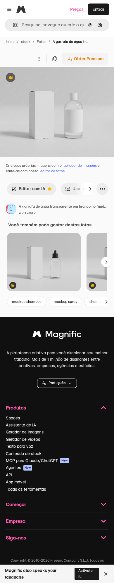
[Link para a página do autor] (11, 210)
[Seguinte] (90, 189)
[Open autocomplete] (13, 25)
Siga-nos (16, 538)
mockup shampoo (27, 301)
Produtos (16, 408)
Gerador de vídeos (23, 439)
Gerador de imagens (25, 432)
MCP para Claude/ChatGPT (37, 460)
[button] (57, 383)
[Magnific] (57, 335)
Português (57, 383)
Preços (77, 9)
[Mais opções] (39, 59)
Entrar (98, 9)
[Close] (106, 573)
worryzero (27, 212)
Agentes (18, 467)
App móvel (16, 482)
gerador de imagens (80, 165)
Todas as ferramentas (26, 489)
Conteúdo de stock (24, 453)
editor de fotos (52, 171)
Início (10, 41)
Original (37, 78)
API (9, 475)
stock (25, 41)
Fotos (41, 41)
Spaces (13, 418)
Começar (16, 504)
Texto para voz (19, 446)
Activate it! (85, 573)
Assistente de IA (21, 425)
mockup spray (65, 301)
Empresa (15, 521)
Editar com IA (28, 190)
